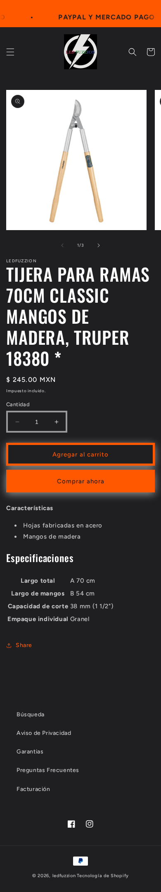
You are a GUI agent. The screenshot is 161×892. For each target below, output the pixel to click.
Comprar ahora (80, 481)
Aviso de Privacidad (44, 733)
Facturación (33, 789)
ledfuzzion (64, 875)
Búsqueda (31, 714)
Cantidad (18, 404)
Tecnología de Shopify (103, 875)
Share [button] (24, 645)
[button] (10, 52)
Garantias (30, 751)
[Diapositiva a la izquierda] (62, 245)
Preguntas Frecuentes (48, 770)
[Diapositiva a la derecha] (99, 245)
